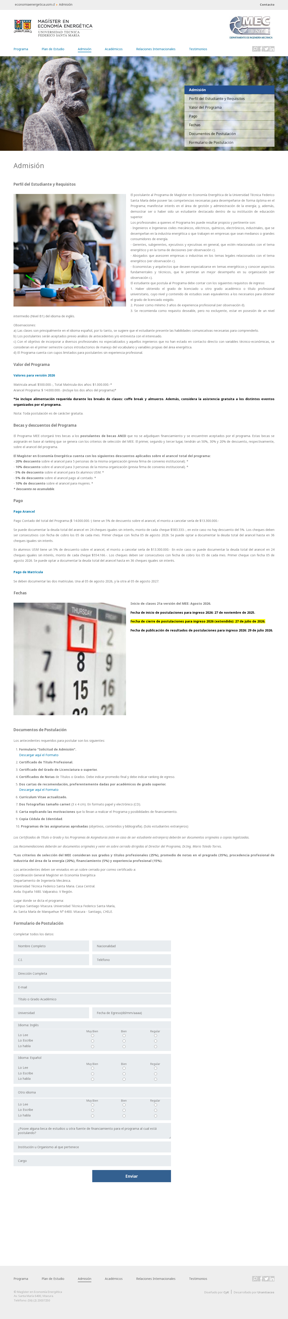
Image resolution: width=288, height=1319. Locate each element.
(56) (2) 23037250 (39, 1300)
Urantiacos (265, 1292)
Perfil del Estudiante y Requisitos (217, 98)
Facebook (260, 49)
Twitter (266, 49)
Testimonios (198, 48)
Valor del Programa (205, 107)
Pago (193, 116)
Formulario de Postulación (211, 142)
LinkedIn (271, 49)
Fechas (194, 124)
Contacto (267, 4)
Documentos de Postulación (212, 133)
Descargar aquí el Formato (38, 755)
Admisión (84, 49)
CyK (226, 1292)
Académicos (114, 48)
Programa (21, 48)
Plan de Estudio (53, 48)
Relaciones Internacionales (156, 48)
